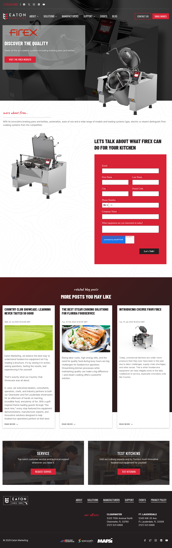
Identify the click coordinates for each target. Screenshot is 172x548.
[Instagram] (34, 4)
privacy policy (158, 500)
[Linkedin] (39, 4)
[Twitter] (150, 540)
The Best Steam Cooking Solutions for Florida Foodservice (85, 311)
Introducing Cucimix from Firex (140, 309)
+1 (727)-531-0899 (10, 4)
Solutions (92, 500)
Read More (11, 424)
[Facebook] (24, 4)
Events (103, 16)
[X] (29, 4)
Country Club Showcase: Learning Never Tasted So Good (28, 311)
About (79, 500)
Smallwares (161, 16)
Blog (114, 16)
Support (129, 500)
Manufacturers (70, 16)
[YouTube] (44, 4)
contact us (143, 16)
